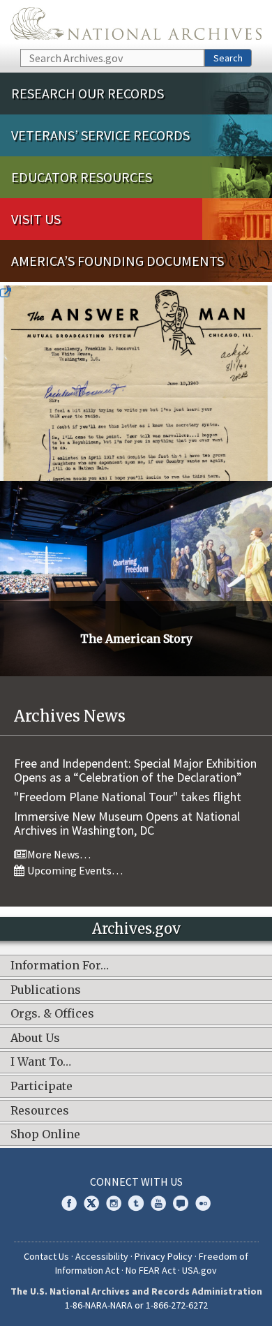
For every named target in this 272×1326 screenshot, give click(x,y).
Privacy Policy (163, 1256)
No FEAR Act (151, 1270)
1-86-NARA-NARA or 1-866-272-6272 (136, 1305)
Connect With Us (136, 1182)
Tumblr (136, 1203)
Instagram (113, 1203)
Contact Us (46, 1256)
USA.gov (199, 1270)
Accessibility (101, 1256)
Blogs (180, 1203)
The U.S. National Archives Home (136, 23)
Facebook (69, 1203)
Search (228, 58)
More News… (58, 854)
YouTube (158, 1203)
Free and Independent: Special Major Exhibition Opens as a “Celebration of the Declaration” (135, 770)
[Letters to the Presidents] (136, 383)
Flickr (203, 1203)
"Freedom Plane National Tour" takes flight (127, 797)
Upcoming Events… (74, 870)
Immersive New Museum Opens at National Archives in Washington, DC (127, 823)
